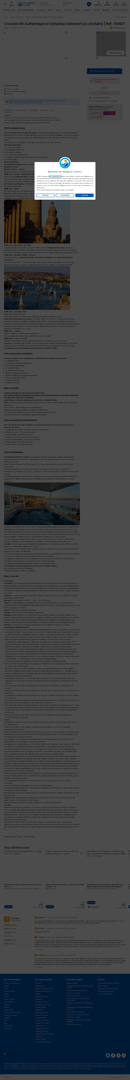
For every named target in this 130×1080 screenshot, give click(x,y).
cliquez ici (63, 185)
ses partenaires (55, 176)
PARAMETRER (65, 195)
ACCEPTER (84, 195)
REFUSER (45, 195)
